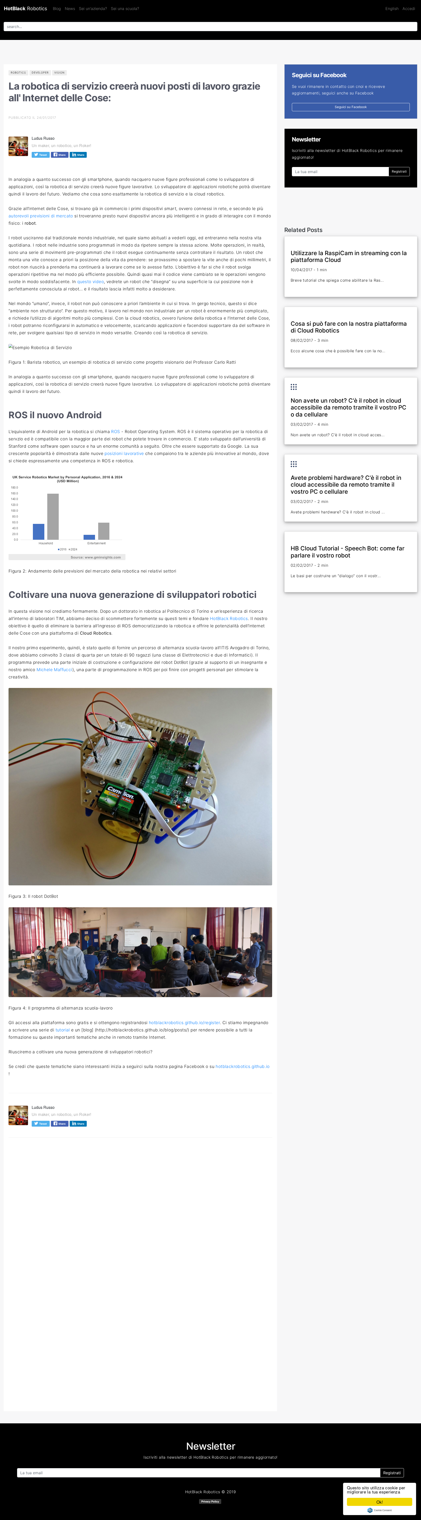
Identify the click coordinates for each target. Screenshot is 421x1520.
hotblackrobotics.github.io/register (184, 1022)
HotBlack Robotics (229, 618)
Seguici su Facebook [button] (351, 107)
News (70, 8)
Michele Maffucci (54, 669)
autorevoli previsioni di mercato (41, 215)
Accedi (408, 8)
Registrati (399, 171)
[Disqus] (140, 1208)
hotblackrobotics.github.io (242, 1066)
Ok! (379, 1502)
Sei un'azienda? (93, 8)
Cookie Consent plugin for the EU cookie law (379, 1510)
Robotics (25, 8)
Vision (59, 72)
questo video (90, 281)
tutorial (63, 1029)
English (392, 8)
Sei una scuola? (125, 8)
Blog (57, 8)
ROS (115, 431)
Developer (40, 72)
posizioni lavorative (124, 453)
